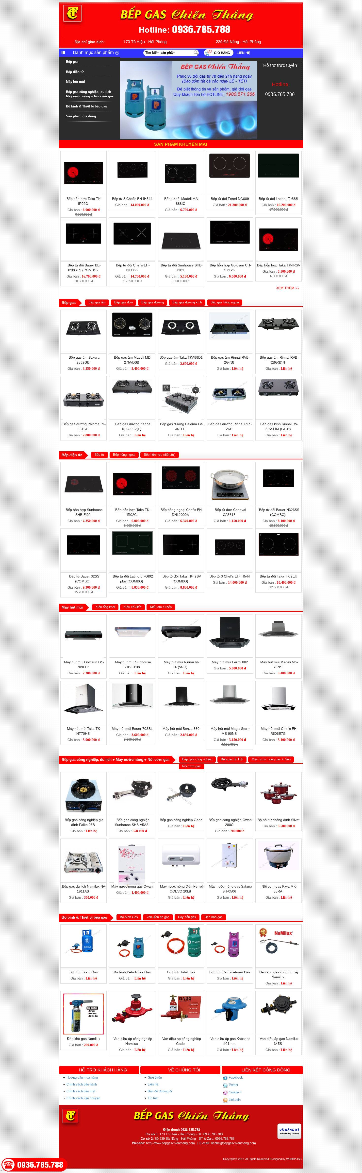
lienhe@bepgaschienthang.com (233, 1143)
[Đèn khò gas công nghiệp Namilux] (278, 929)
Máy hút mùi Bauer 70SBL (132, 729)
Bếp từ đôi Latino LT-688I (278, 199)
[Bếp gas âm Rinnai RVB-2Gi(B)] (229, 314)
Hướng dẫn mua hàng (82, 1077)
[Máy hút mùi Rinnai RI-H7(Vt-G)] (181, 619)
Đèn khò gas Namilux (83, 1039)
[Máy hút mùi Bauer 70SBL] (132, 685)
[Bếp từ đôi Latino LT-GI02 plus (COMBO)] (132, 533)
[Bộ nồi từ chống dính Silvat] (278, 776)
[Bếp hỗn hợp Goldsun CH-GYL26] (229, 222)
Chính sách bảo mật (80, 1091)
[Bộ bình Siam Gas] (83, 929)
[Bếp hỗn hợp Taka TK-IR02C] (83, 155)
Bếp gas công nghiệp (197, 759)
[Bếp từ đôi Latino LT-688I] (278, 155)
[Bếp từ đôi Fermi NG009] (229, 155)
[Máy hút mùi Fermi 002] (229, 619)
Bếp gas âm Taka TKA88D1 (181, 357)
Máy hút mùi (75, 82)
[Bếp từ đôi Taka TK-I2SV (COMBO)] (181, 533)
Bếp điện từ (75, 72)
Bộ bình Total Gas (181, 972)
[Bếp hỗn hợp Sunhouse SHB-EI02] (83, 466)
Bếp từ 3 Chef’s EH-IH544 (132, 199)
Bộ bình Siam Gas (83, 972)
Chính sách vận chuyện (83, 1098)
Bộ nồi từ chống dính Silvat (278, 820)
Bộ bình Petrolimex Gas (132, 972)
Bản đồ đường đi (160, 1091)
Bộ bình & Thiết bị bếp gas (86, 106)
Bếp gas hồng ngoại (225, 302)
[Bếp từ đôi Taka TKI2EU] (278, 533)
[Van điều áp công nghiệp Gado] (181, 995)
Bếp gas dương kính (187, 302)
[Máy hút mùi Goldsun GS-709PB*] (83, 619)
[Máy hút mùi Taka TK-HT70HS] (83, 685)
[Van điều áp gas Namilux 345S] (278, 995)
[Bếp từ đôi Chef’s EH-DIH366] (132, 222)
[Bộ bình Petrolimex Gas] (132, 929)
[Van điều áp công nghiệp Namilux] (132, 995)
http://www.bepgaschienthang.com (170, 1143)
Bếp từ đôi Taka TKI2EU (278, 576)
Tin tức (153, 1098)
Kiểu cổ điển (132, 607)
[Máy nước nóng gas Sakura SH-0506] (229, 843)
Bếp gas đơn (123, 302)
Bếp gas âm (97, 302)
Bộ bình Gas (129, 917)
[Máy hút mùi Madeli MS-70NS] (278, 619)
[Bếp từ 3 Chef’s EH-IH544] (132, 155)
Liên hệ (243, 53)
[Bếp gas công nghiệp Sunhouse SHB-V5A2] (132, 776)
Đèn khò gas (214, 917)
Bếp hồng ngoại (124, 454)
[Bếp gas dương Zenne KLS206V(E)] (132, 381)
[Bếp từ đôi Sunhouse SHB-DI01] (181, 222)
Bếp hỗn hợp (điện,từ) (159, 454)
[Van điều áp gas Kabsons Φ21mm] (229, 995)
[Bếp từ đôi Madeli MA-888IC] (181, 155)
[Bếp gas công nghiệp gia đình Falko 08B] (83, 776)
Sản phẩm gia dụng (81, 116)
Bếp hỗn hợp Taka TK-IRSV (278, 265)
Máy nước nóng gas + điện (271, 759)
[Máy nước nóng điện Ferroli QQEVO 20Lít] (181, 843)
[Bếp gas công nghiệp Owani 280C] (229, 776)
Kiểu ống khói (105, 607)
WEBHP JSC (294, 1158)
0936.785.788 (280, 94)
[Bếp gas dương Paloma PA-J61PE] (181, 381)
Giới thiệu (155, 1077)
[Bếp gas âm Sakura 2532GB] (83, 314)
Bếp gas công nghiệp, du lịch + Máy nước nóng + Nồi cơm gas (90, 94)
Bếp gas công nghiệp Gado (181, 820)
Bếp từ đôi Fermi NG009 (230, 199)
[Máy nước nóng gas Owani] (132, 843)
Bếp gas (72, 62)
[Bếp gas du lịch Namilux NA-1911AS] (83, 843)
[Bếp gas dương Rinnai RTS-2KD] (229, 381)
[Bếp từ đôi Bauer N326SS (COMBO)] (278, 466)
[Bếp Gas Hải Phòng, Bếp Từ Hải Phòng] (181, 4)
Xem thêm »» (287, 288)
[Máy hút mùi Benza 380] (181, 685)
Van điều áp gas (158, 917)
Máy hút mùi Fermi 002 (230, 662)
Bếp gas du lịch (232, 759)
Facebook (235, 1077)
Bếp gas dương (152, 302)
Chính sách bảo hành (81, 1084)
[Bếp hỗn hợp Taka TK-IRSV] (278, 222)
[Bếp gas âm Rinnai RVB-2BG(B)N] (278, 314)
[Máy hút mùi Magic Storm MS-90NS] (229, 685)
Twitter (233, 1085)
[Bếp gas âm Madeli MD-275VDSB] (132, 314)
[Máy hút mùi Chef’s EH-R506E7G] (278, 685)
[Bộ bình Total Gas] (181, 929)
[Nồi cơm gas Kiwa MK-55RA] (278, 843)
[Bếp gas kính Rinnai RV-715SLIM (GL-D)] (278, 381)
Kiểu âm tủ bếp (161, 607)
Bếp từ (99, 454)
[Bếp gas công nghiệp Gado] (181, 776)
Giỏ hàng (222, 53)
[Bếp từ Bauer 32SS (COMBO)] (83, 533)
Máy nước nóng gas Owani (132, 886)
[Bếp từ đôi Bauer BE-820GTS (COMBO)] (83, 222)
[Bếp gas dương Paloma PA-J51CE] (83, 381)
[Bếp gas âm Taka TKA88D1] (181, 314)
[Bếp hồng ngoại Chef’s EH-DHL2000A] (181, 466)
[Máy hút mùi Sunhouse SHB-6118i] (132, 619)
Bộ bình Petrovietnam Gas (229, 972)
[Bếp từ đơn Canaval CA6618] (229, 466)
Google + (235, 1092)
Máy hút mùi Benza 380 (181, 729)
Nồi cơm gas (191, 766)
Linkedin (234, 1100)
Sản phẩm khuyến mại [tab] (180, 144)
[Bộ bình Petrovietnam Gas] (229, 929)
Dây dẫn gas (187, 917)
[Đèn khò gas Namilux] (83, 995)
